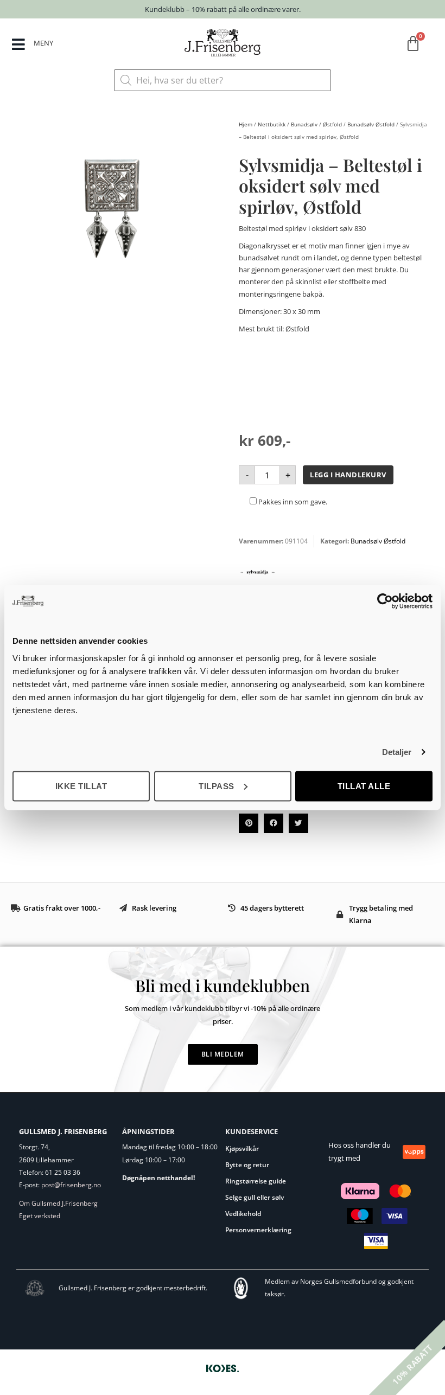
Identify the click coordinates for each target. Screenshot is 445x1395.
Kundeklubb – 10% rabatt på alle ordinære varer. (223, 9)
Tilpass (216, 785)
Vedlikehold (243, 1213)
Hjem (245, 124)
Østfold (332, 124)
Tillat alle (364, 785)
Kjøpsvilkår (242, 1148)
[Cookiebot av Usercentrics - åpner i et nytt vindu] (385, 601)
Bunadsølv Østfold (371, 124)
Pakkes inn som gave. (292, 502)
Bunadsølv (304, 124)
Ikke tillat (81, 785)
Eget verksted (39, 1215)
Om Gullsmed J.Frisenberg (58, 1203)
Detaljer (397, 752)
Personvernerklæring (258, 1229)
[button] (248, 823)
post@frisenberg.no (71, 1184)
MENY (43, 43)
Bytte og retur (247, 1164)
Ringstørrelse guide (255, 1181)
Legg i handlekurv (348, 474)
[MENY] (18, 44)
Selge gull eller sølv (254, 1197)
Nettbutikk (271, 124)
